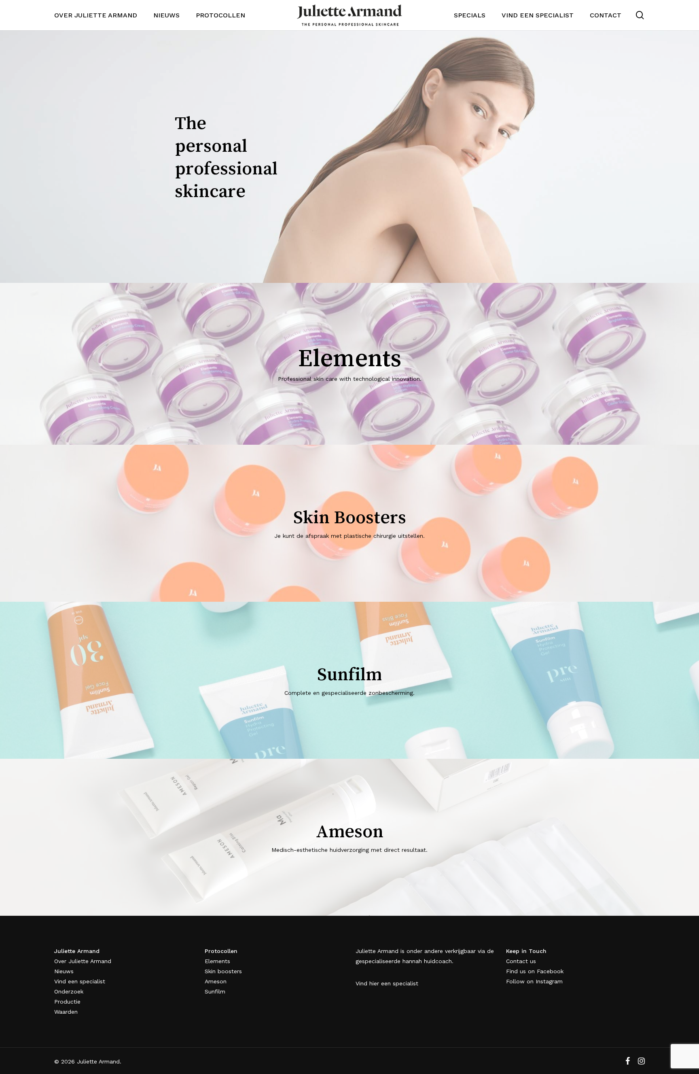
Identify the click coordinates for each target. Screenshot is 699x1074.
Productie (67, 1001)
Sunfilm (215, 991)
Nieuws (64, 971)
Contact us (521, 961)
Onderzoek (68, 991)
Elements (217, 961)
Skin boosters (223, 971)
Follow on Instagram (534, 981)
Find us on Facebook (534, 971)
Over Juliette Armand (82, 961)
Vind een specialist (79, 981)
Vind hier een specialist (387, 983)
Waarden (66, 1011)
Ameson (216, 981)
